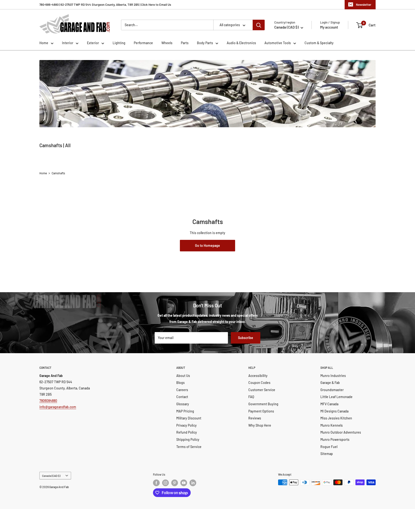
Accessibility (258, 376)
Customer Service (261, 390)
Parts (185, 43)
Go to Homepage (207, 245)
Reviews (254, 418)
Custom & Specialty (319, 43)
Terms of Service (188, 447)
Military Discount (188, 418)
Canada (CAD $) (51, 475)
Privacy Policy (186, 425)
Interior (67, 43)
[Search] (259, 25)
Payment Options (261, 411)
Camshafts (58, 173)
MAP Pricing (185, 411)
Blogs (180, 383)
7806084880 (48, 401)
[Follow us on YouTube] (183, 482)
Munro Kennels (331, 425)
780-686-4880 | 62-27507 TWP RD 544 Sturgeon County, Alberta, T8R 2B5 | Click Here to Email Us (105, 4)
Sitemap (326, 454)
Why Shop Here (259, 425)
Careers (182, 390)
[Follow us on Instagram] (165, 482)
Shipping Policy (187, 439)
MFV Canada (329, 404)
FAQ (251, 397)
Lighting (119, 43)
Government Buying (263, 404)
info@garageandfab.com (57, 407)
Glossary (182, 404)
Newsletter (363, 4)
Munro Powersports (334, 439)
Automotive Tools (277, 43)
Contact (182, 397)
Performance (143, 43)
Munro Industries (333, 376)
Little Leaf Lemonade (336, 397)
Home (43, 43)
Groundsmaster (332, 390)
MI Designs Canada (334, 411)
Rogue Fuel (328, 447)
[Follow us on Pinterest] (174, 482)
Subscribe (245, 338)
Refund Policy (186, 432)
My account (329, 27)
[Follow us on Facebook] (156, 482)
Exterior (93, 43)
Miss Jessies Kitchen (336, 418)
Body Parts (205, 43)
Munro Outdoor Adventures (340, 432)
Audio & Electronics (241, 43)
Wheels (166, 43)
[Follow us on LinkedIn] (192, 482)
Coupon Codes (259, 383)
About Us (183, 376)
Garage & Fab (330, 383)
